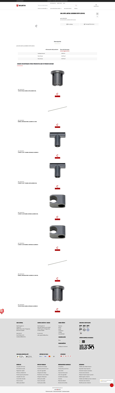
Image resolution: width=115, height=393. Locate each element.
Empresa (60, 326)
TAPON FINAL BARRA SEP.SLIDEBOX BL (27, 90)
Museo (59, 327)
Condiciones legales (65, 391)
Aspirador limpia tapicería (84, 368)
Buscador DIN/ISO (68, 8)
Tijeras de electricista (62, 372)
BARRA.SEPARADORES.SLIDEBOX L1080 (27, 121)
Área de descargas (64, 49)
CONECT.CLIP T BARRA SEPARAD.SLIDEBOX (28, 152)
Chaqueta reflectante (42, 376)
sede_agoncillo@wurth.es (42, 335)
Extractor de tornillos (62, 382)
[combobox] (55, 5)
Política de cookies (49, 391)
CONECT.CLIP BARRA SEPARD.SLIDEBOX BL (28, 213)
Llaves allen (60, 370)
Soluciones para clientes (55, 8)
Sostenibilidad (53, 3)
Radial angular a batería (84, 376)
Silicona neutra (19, 380)
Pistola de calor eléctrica (84, 380)
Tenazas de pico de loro (63, 368)
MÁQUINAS (81, 364)
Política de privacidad (57, 391)
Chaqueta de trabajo (41, 372)
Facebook (63, 356)
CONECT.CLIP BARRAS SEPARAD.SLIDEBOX (28, 244)
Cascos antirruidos (41, 380)
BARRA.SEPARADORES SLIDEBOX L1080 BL (28, 275)
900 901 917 (19, 333)
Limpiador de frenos (20, 366)
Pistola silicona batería (84, 372)
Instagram (68, 356)
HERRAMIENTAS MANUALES (64, 364)
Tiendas (75, 8)
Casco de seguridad (41, 370)
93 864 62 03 (21, 335)
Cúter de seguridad (62, 374)
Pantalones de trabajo (42, 366)
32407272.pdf (63, 56)
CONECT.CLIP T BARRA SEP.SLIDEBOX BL (27, 183)
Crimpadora (60, 366)
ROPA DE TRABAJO (41, 364)
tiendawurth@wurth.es (21, 336)
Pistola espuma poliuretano (22, 374)
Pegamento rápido (20, 370)
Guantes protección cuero (42, 368)
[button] (73, 27)
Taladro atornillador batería (85, 366)
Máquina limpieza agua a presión (86, 374)
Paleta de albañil (62, 380)
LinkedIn (65, 356)
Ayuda (59, 329)
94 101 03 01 (40, 333)
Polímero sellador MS (21, 372)
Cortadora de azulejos (63, 376)
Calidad (60, 332)
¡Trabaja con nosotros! (63, 346)
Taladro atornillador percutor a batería (87, 378)
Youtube (61, 356)
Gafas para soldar (41, 378)
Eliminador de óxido (20, 368)
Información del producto (52, 49)
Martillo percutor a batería (85, 382)
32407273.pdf (63, 58)
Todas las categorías (42, 8)
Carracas (60, 378)
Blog (64, 3)
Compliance (60, 330)
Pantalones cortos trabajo (43, 374)
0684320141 (63, 53)
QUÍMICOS (18, 364)
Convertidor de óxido (20, 378)
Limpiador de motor (20, 376)
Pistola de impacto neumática (85, 370)
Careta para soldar (41, 382)
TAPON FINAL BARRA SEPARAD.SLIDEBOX (28, 306)
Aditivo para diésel (20, 382)
